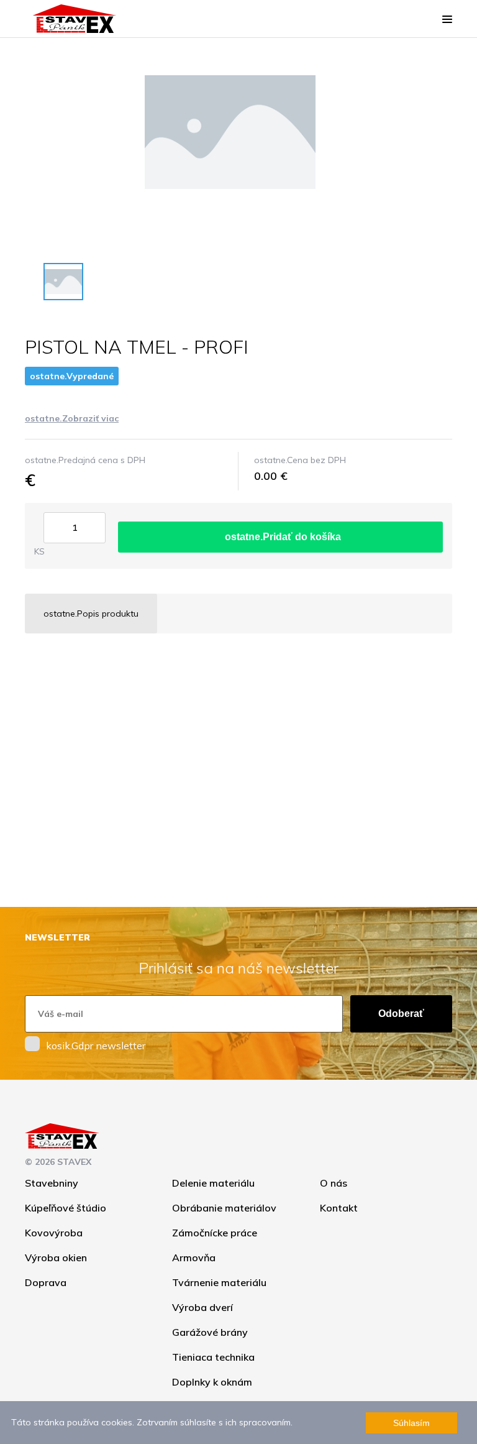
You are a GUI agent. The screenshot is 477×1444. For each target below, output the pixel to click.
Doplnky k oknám (212, 1382)
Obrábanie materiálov (224, 1208)
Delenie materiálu (213, 1183)
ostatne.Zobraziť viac (72, 418)
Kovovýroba (54, 1232)
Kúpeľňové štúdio (65, 1208)
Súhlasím (411, 1423)
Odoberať (401, 1013)
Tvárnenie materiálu (219, 1282)
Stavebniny (51, 1183)
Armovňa (194, 1257)
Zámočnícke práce (214, 1232)
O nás (333, 1183)
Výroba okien (56, 1257)
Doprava (45, 1282)
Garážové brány (210, 1332)
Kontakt (339, 1208)
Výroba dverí (202, 1307)
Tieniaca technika (213, 1357)
